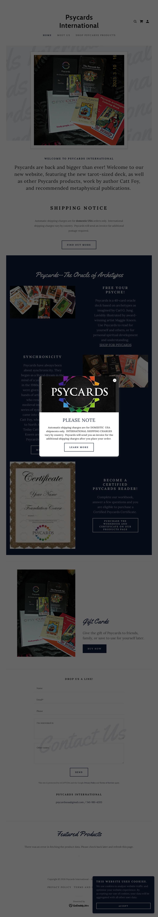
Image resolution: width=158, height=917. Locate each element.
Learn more (79, 447)
